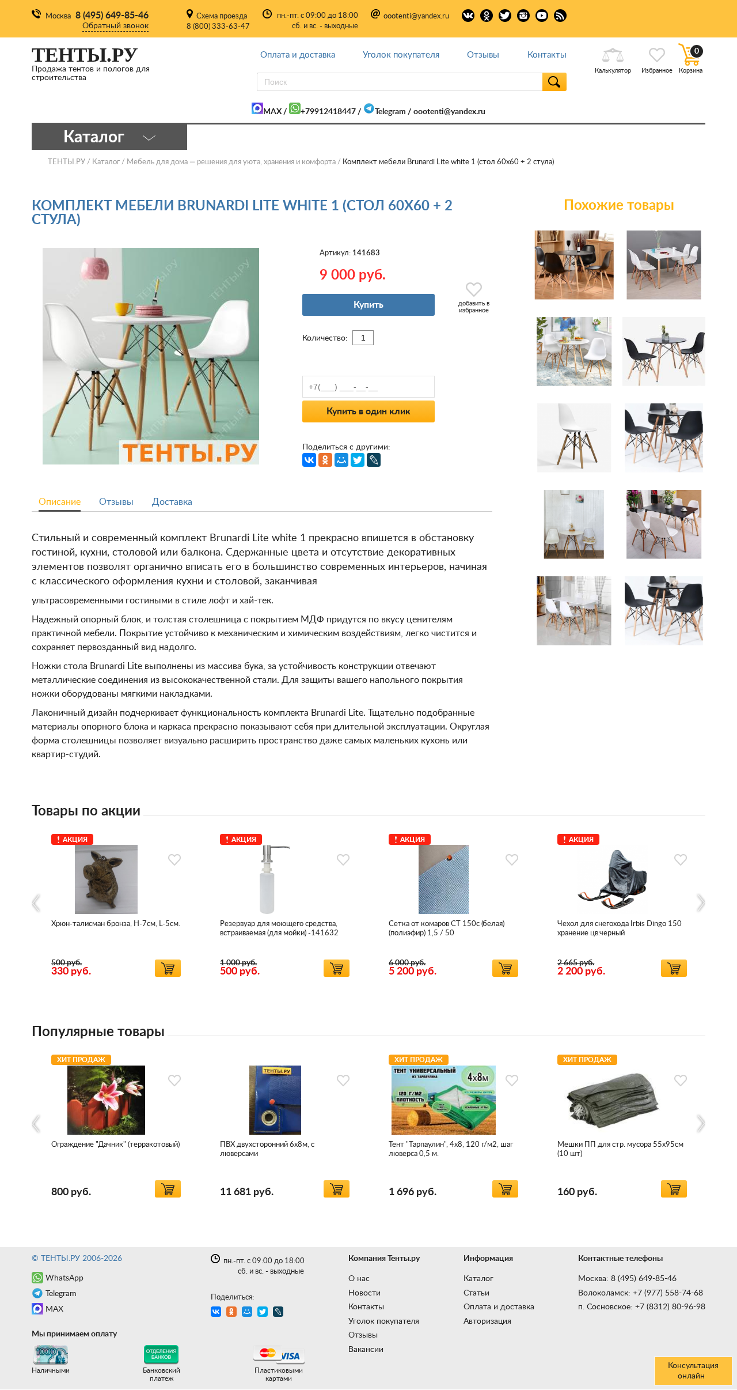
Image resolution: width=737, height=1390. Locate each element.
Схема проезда (221, 16)
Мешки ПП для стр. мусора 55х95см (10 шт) (620, 1149)
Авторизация (487, 1321)
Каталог (478, 1279)
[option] (116, 903)
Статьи (476, 1293)
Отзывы (483, 55)
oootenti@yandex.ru (416, 16)
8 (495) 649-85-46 (112, 15)
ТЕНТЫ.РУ (66, 162)
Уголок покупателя (401, 55)
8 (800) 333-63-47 (218, 27)
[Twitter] (357, 460)
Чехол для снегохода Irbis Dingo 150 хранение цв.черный (619, 928)
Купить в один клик (368, 411)
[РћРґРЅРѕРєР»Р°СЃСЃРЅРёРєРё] (325, 460)
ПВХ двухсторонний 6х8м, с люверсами (267, 1149)
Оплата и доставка (297, 55)
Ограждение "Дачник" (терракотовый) (115, 1145)
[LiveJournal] (374, 460)
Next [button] (700, 902)
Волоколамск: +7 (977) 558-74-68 (640, 1293)
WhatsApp (64, 1278)
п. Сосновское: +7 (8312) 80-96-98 (641, 1307)
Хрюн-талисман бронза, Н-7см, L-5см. (115, 924)
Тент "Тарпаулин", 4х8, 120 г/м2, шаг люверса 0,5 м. (451, 1149)
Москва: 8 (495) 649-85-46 (627, 1279)
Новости (364, 1293)
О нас (359, 1279)
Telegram (390, 112)
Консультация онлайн (693, 1371)
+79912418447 (328, 112)
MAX (272, 112)
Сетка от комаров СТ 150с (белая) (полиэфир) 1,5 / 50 (446, 928)
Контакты (547, 55)
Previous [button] (36, 902)
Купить (368, 304)
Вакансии (365, 1350)
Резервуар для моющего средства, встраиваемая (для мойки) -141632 (279, 928)
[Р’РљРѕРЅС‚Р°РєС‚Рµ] (309, 460)
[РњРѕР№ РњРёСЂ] (341, 460)
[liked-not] (174, 860)
